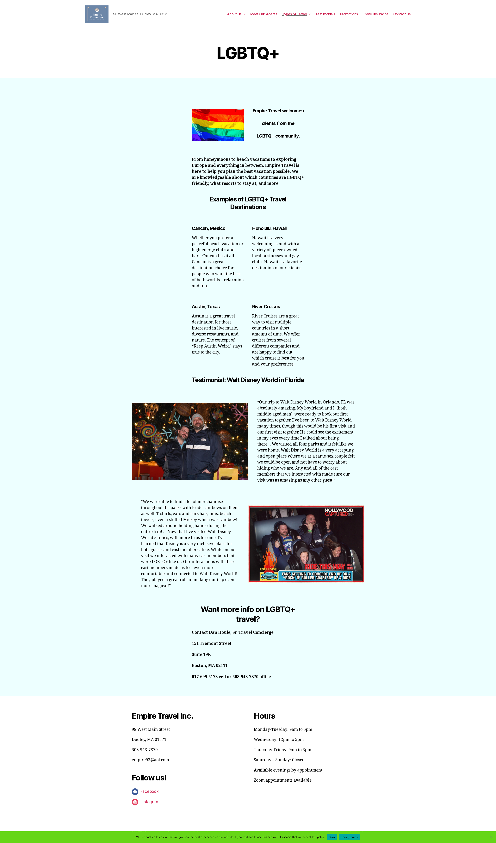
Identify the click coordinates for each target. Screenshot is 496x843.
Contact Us (402, 14)
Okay (332, 837)
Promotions (349, 14)
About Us (234, 14)
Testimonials (325, 14)
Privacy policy (349, 837)
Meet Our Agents (263, 14)
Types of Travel (294, 14)
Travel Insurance (375, 14)
